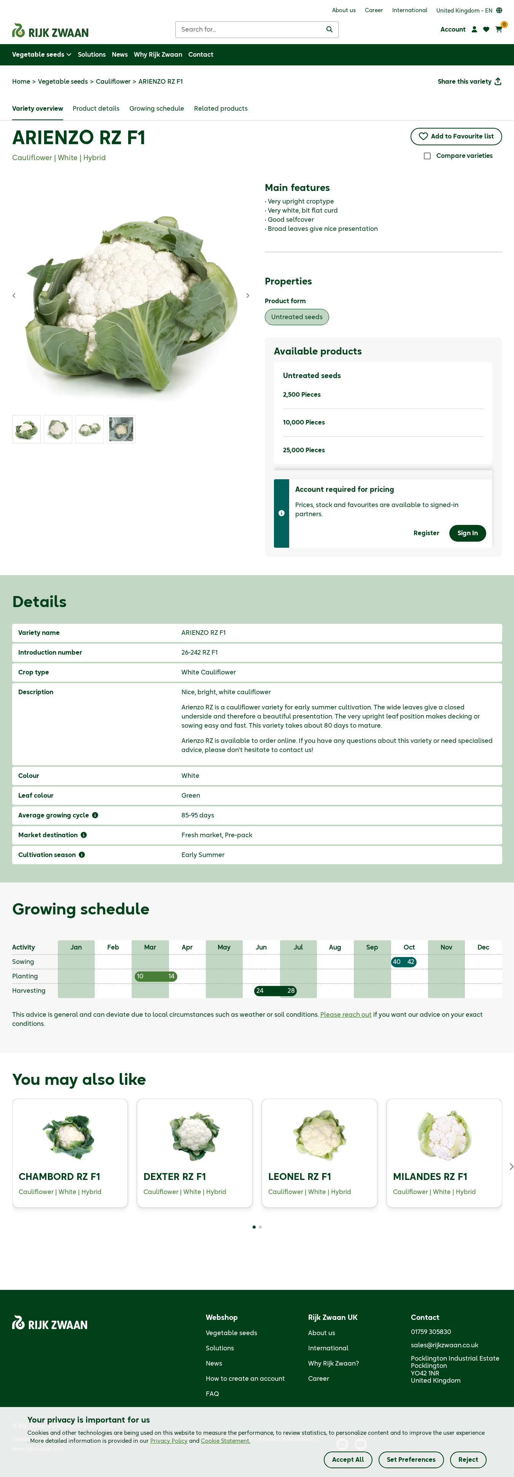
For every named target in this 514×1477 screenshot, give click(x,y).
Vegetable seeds (63, 82)
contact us (295, 750)
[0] (498, 30)
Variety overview (37, 109)
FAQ (212, 1394)
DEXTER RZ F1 (174, 1177)
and (200, 1441)
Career (318, 1379)
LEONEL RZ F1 (299, 1177)
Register (426, 533)
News (214, 1364)
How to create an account (245, 1379)
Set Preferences (411, 1460)
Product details (96, 109)
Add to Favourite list (462, 137)
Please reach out (346, 1015)
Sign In (468, 533)
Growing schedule (156, 109)
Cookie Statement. (225, 1441)
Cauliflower (113, 82)
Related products (221, 109)
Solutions (220, 1348)
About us (321, 1333)
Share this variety (465, 82)
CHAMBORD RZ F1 (59, 1177)
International (328, 1348)
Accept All (348, 1460)
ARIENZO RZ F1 (78, 139)
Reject (468, 1460)
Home (21, 82)
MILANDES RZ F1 (430, 1177)
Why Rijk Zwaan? (333, 1364)
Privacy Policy (169, 1441)
